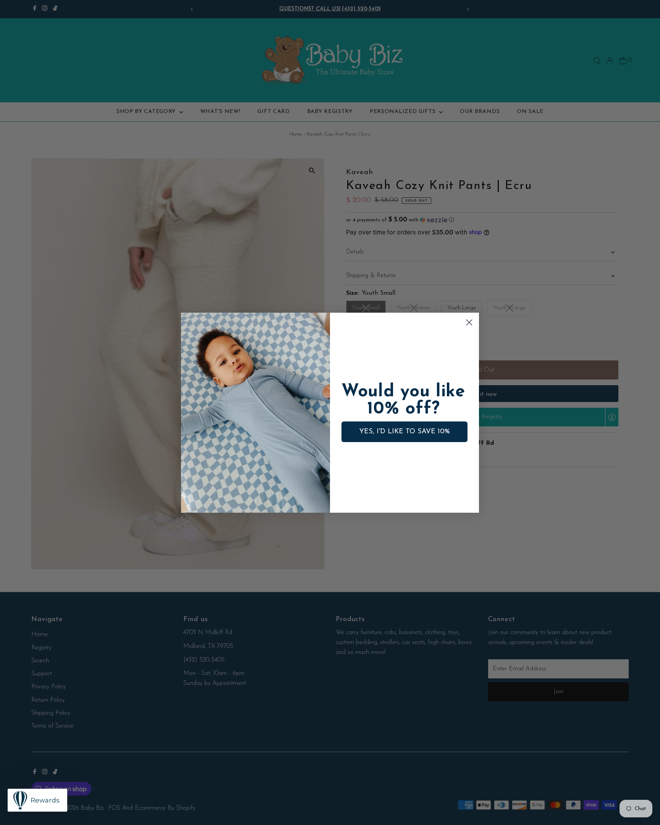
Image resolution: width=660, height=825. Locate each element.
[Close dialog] (469, 322)
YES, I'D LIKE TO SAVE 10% (404, 431)
